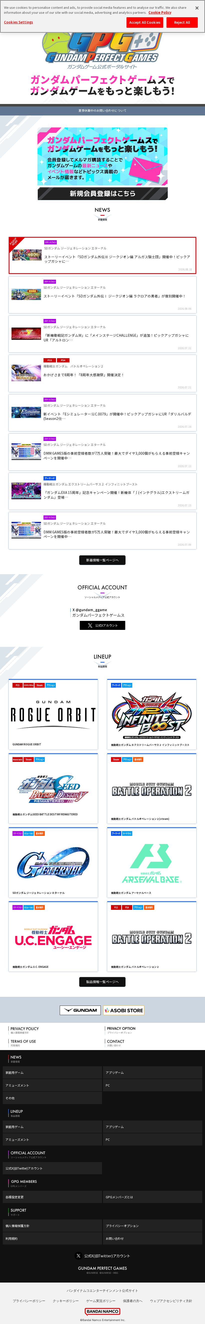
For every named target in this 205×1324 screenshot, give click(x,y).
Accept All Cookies (144, 22)
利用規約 (12, 1238)
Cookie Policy (159, 12)
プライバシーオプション (122, 1226)
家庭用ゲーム (15, 1072)
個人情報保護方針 (18, 1226)
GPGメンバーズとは (119, 1197)
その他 (10, 1098)
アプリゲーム (115, 1072)
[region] (102, 16)
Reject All (182, 22)
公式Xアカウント (106, 625)
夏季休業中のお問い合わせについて (102, 110)
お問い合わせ (115, 1238)
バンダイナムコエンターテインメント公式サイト (102, 1291)
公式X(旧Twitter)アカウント (24, 1168)
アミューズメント (17, 1085)
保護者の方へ (132, 1301)
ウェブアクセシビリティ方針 (171, 1301)
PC (108, 1085)
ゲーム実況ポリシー (101, 1301)
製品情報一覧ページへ (102, 981)
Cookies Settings (18, 22)
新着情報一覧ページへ (102, 560)
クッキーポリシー (66, 1301)
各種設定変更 (15, 1197)
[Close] (197, 7)
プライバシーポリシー (29, 1301)
